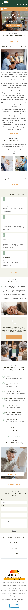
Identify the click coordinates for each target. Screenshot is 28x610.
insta (17, 553)
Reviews (19, 563)
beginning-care (14, 259)
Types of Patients (7, 563)
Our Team (15, 561)
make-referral (14, 205)
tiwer (14, 553)
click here (14, 429)
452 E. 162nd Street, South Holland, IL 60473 (14, 537)
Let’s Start (14, 272)
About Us (9, 561)
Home (4, 561)
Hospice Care (7, 169)
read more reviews (14, 484)
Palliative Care (21, 169)
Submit (14, 530)
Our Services (22, 561)
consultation (14, 223)
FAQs (14, 563)
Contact (14, 565)
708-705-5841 (22, 4)
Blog (24, 563)
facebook (11, 553)
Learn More (14, 133)
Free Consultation (15, 25)
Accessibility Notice (16, 601)
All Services (14, 41)
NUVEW (4, 599)
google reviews (12, 474)
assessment (14, 241)
